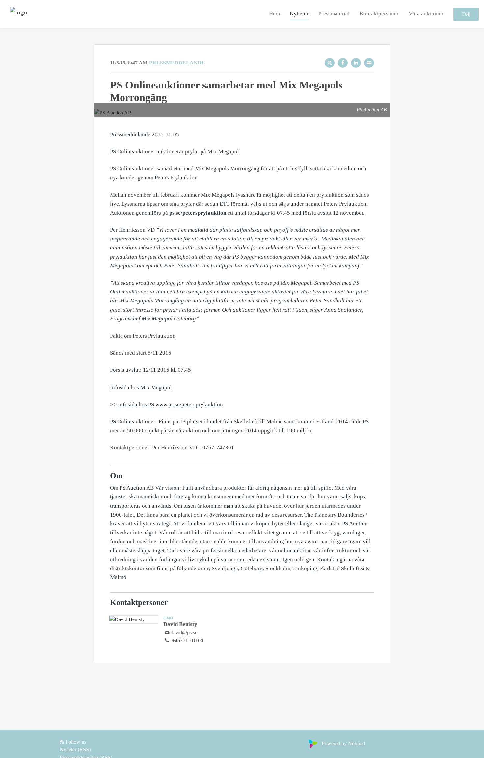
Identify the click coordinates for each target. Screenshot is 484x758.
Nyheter (299, 14)
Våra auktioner (426, 14)
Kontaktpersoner (379, 14)
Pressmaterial (334, 14)
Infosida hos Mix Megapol (141, 387)
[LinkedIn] (356, 63)
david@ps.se (184, 632)
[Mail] (369, 63)
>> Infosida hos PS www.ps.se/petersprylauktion (166, 404)
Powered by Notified (343, 743)
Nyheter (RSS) (75, 749)
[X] (330, 63)
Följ (466, 14)
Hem (274, 14)
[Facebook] (343, 63)
